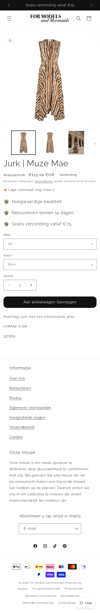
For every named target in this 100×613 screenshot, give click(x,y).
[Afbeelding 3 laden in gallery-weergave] (76, 143)
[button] (9, 18)
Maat (7, 235)
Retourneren (20, 388)
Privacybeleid (74, 588)
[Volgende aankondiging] (91, 5)
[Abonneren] (76, 528)
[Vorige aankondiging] (8, 5)
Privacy (15, 398)
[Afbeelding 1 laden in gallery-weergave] (23, 143)
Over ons (17, 378)
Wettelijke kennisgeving (38, 602)
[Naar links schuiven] (5, 144)
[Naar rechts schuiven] (95, 144)
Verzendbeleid (21, 427)
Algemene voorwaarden (30, 408)
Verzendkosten (44, 181)
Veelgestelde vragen (27, 417)
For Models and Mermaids (47, 582)
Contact (16, 437)
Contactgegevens (70, 602)
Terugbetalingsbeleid (46, 588)
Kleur (7, 255)
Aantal (8, 276)
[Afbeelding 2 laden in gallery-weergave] (50, 143)
